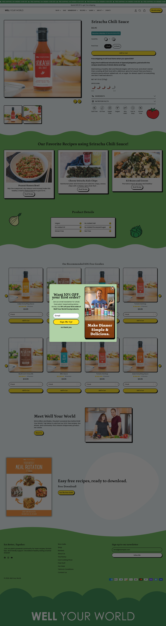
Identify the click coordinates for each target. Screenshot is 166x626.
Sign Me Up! (66, 322)
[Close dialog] (112, 288)
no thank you (66, 327)
